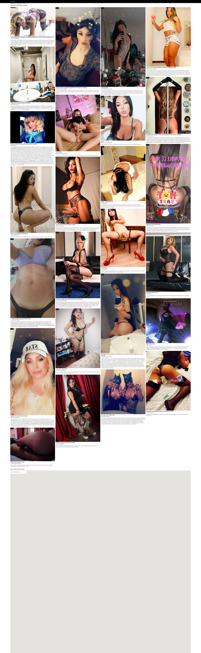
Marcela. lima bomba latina (153, 224)
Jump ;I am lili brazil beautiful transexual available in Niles (161, 67)
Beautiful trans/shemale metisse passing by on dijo (159, 411)
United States (19, 3)
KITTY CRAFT (12, 1)
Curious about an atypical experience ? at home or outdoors (71, 87)
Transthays (104, 267)
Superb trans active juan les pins (19, 416)
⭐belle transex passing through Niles (20, 318)
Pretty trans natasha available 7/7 (19, 233)
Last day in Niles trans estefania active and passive (69, 299)
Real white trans (150, 344)
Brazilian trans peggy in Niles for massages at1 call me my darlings (163, 134)
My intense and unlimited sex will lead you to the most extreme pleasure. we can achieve (122, 354)
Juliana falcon (104, 87)
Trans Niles (59, 152)
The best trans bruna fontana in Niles (65, 224)
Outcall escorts (13, 3)
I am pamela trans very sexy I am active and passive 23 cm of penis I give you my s (32, 37)
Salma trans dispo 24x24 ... (18, 462)
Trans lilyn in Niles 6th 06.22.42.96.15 (20, 103)
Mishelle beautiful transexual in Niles (65, 442)
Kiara (102, 141)
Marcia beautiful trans (152, 292)
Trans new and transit (61, 368)
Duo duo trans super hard (108, 415)
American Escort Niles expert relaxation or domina (24, 144)
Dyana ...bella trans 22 (107, 201)
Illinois (24, 3)
